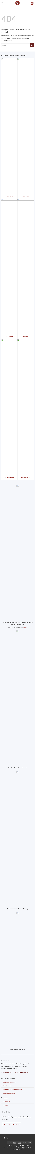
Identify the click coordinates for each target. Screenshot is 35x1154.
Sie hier (25, 627)
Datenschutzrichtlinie (9, 1082)
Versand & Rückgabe (9, 1093)
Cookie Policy (7, 1086)
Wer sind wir (6, 1101)
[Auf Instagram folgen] (7, 1138)
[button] (2, 3)
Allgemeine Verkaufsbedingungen (12, 1089)
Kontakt (5, 1105)
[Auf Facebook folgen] (4, 1138)
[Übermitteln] (32, 45)
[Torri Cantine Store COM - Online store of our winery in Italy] (17, 3)
